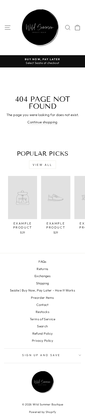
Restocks (42, 312)
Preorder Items (42, 297)
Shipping (42, 283)
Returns (42, 269)
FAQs (42, 261)
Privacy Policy (42, 340)
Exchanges (42, 276)
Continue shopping (42, 122)
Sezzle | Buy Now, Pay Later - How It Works (42, 290)
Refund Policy (42, 333)
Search (42, 326)
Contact (42, 305)
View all (42, 164)
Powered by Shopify (42, 412)
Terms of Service (42, 319)
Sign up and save (41, 355)
